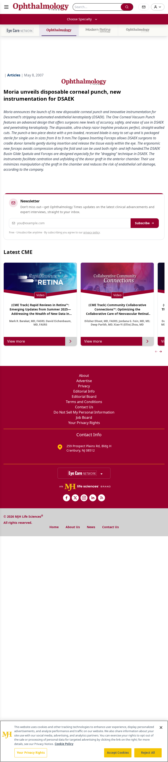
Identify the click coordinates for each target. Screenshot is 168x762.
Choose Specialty (79, 19)
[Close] (161, 727)
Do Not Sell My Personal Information (84, 412)
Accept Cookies (118, 753)
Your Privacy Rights (84, 422)
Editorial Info (84, 391)
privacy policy (91, 232)
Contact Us (84, 407)
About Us (73, 527)
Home (54, 527)
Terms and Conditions (84, 401)
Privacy (84, 386)
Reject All (148, 753)
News (91, 527)
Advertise (84, 380)
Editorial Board (84, 396)
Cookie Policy (64, 744)
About (84, 375)
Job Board (84, 417)
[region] (84, 741)
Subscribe (142, 223)
